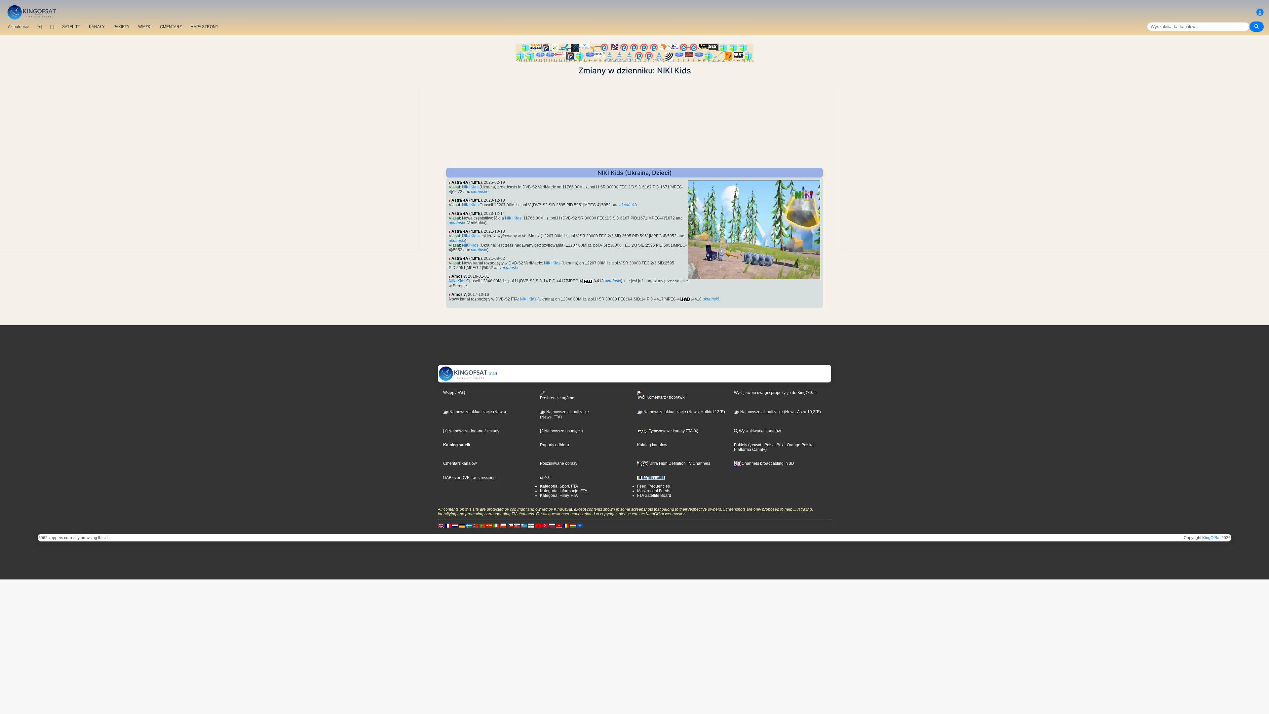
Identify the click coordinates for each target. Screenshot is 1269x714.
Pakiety (740, 445)
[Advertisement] (634, 121)
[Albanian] (580, 525)
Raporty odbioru (554, 445)
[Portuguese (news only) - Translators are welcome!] (482, 525)
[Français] (448, 525)
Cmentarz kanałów (460, 463)
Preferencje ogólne (557, 398)
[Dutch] (455, 525)
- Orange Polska (799, 445)
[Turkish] (545, 525)
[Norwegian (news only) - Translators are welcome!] (476, 525)
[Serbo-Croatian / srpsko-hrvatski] (559, 525)
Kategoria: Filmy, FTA (559, 495)
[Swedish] (469, 525)
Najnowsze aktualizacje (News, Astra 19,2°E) (780, 412)
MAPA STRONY (204, 26)
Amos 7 (458, 276)
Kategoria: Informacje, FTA (563, 491)
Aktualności (18, 26)
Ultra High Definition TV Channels (679, 463)
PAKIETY (121, 26)
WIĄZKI (144, 26)
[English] (441, 525)
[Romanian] (566, 525)
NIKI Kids (470, 187)
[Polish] (503, 525)
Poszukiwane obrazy (558, 463)
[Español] (489, 525)
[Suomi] (531, 525)
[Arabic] (538, 525)
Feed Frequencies (653, 486)
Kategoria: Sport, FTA (559, 486)
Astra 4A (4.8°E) (466, 182)
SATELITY (71, 26)
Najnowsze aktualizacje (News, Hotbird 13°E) (683, 412)
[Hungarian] (573, 525)
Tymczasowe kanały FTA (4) (673, 431)
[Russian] (552, 525)
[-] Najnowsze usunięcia (561, 431)
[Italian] (496, 525)
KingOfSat (1211, 538)
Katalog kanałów (652, 445)
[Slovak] (517, 525)
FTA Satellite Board (654, 495)
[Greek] (524, 525)
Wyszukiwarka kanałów (759, 431)
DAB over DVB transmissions (469, 477)
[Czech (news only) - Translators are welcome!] (510, 525)
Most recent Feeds (653, 491)
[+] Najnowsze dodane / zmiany (471, 431)
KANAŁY (97, 26)
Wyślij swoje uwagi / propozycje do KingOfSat (775, 392)
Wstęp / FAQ (454, 392)
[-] (52, 26)
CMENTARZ (171, 26)
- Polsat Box (772, 445)
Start (492, 373)
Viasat (454, 187)
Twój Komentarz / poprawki (661, 397)
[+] (39, 26)
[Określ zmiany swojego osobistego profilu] (1260, 12)
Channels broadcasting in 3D (767, 463)
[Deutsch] (462, 525)
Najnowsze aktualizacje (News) (477, 412)
